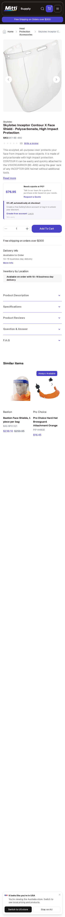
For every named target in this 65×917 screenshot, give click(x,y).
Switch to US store (18, 909)
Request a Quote (32, 197)
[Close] (60, 895)
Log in (31, 213)
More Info (8, 262)
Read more (9, 178)
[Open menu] (57, 8)
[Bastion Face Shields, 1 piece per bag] (17, 388)
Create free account (16, 213)
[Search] (42, 8)
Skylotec (7, 121)
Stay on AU (47, 909)
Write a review (31, 143)
